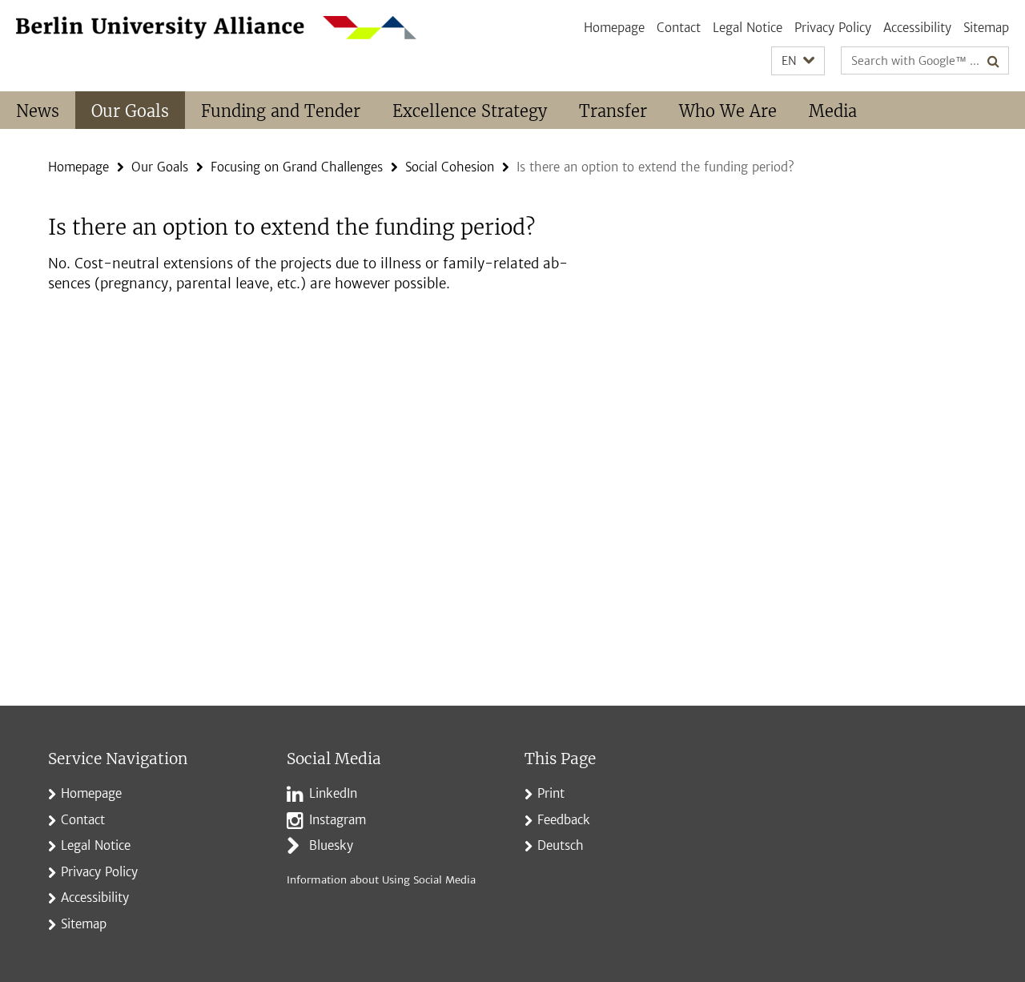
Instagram (337, 819)
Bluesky (331, 845)
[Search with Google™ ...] (993, 61)
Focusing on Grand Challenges (297, 167)
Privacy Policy (832, 27)
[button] (798, 61)
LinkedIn (333, 793)
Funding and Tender (280, 111)
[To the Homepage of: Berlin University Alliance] (216, 27)
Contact (679, 27)
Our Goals (130, 111)
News (37, 111)
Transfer (613, 111)
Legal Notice (747, 27)
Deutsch (560, 845)
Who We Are (728, 111)
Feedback (563, 819)
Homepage (614, 27)
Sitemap (986, 27)
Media (833, 111)
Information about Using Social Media (381, 880)
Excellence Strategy (469, 111)
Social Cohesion (449, 167)
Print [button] (551, 793)
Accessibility (917, 27)
